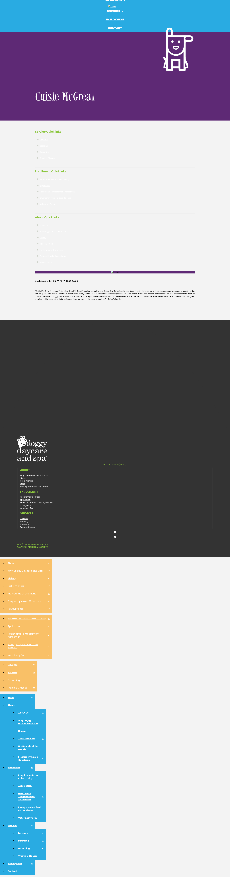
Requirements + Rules (30, 497)
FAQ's (22, 483)
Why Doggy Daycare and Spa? (34, 475)
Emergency (25, 505)
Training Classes (27, 527)
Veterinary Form (27, 508)
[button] (115, 12)
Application (25, 499)
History (23, 478)
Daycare (24, 518)
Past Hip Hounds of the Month (34, 486)
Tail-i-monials (26, 481)
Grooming (24, 524)
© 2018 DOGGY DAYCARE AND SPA (32, 544)
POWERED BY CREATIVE (32, 547)
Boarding (24, 521)
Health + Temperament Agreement (36, 502)
